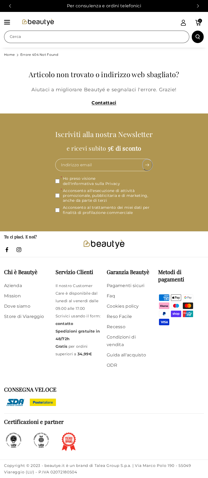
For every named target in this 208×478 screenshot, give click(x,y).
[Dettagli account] (183, 23)
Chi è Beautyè (20, 271)
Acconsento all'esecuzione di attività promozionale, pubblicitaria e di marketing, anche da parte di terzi (105, 195)
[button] (10, 22)
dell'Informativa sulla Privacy (91, 183)
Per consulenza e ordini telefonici (104, 5)
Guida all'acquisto (126, 354)
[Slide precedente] (10, 6)
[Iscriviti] (147, 165)
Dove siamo (17, 306)
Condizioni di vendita (121, 340)
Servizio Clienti (74, 271)
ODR (112, 365)
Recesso (116, 326)
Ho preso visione (91, 181)
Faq (111, 295)
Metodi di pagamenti (171, 275)
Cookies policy (123, 306)
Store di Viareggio (24, 316)
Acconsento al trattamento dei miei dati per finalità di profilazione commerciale (106, 210)
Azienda (13, 285)
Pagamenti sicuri (126, 285)
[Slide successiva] (198, 6)
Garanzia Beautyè (128, 271)
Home (9, 55)
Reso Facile (119, 316)
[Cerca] (198, 37)
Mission (12, 295)
